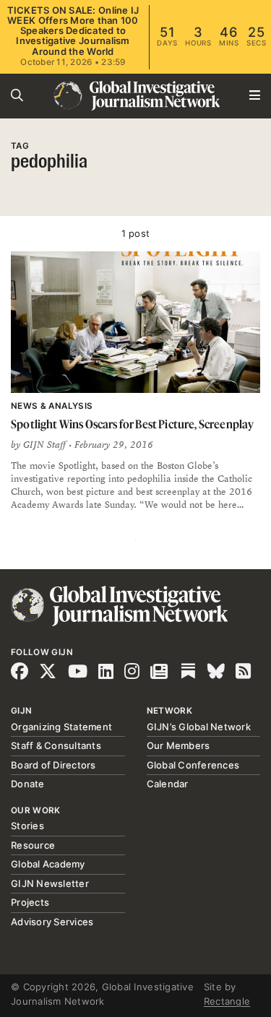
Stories (27, 825)
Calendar (168, 783)
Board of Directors (53, 765)
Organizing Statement (61, 726)
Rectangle (227, 1001)
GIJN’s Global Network (199, 726)
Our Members (178, 745)
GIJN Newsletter (50, 883)
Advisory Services (52, 921)
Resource (33, 845)
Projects (30, 902)
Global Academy (48, 864)
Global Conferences (193, 765)
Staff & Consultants (56, 745)
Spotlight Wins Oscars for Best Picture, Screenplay (132, 424)
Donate (28, 783)
